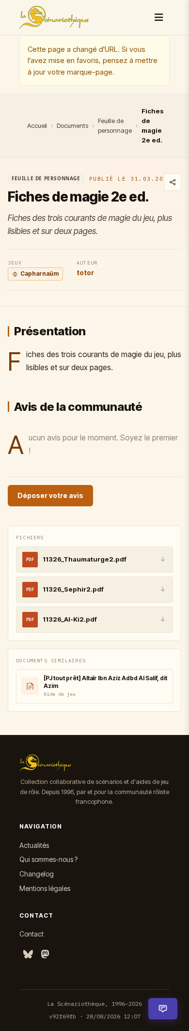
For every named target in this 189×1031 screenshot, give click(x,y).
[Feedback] (162, 1008)
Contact (31, 934)
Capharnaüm (39, 273)
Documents (72, 125)
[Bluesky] (28, 954)
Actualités (34, 845)
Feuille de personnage (115, 125)
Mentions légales (44, 888)
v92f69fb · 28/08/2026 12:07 (95, 1016)
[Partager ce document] (172, 182)
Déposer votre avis (50, 495)
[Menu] (159, 17)
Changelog (36, 874)
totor (85, 272)
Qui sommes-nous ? (48, 859)
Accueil (37, 125)
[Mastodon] (45, 954)
